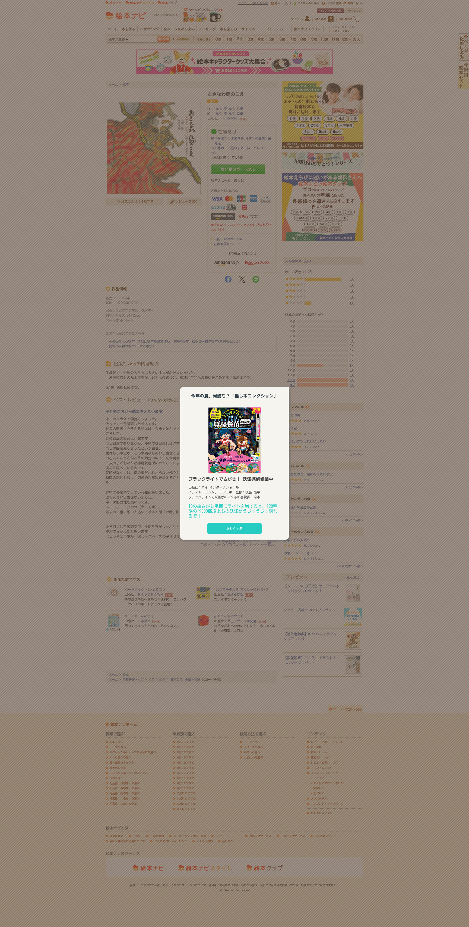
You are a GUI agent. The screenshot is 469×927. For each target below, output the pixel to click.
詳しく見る (234, 528)
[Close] (289, 386)
